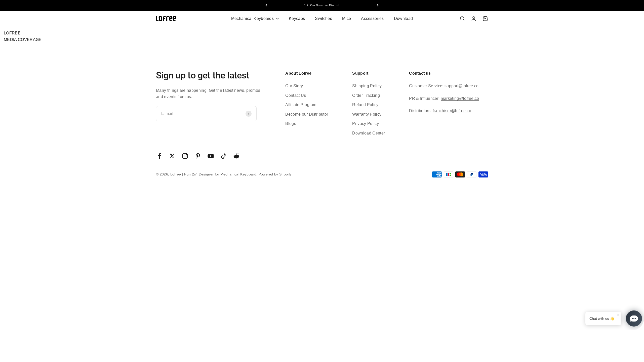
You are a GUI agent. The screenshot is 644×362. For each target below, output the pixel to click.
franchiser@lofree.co (452, 111)
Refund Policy (365, 105)
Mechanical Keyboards (252, 18)
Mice (346, 18)
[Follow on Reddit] (236, 156)
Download (403, 18)
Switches (323, 18)
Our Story (294, 86)
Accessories (372, 18)
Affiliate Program (300, 105)
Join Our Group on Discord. (322, 5)
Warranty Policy (366, 114)
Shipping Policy (367, 86)
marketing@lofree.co (460, 98)
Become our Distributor (306, 114)
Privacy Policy (365, 123)
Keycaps (297, 18)
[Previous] (266, 5)
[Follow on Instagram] (185, 156)
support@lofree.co (461, 86)
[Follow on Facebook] (159, 156)
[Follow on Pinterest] (197, 156)
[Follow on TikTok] (223, 156)
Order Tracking (366, 95)
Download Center (368, 133)
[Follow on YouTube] (210, 156)
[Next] (378, 5)
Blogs (290, 123)
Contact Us (295, 95)
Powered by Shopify (275, 174)
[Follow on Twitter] (172, 156)
